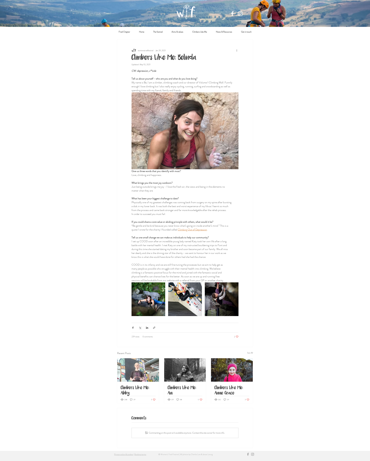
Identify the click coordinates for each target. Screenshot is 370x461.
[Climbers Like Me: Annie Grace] (232, 370)
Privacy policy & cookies (123, 454)
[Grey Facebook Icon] (248, 454)
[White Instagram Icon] (240, 14)
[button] (224, 31)
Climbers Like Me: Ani (182, 390)
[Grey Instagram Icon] (253, 454)
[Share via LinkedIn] (147, 327)
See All (250, 352)
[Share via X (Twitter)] (140, 327)
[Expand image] (148, 299)
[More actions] (236, 50)
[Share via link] (154, 327)
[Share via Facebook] (133, 327)
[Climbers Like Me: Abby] (138, 370)
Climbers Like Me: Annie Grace (228, 390)
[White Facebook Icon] (232, 14)
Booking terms (140, 454)
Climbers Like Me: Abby (135, 390)
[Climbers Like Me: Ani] (185, 370)
